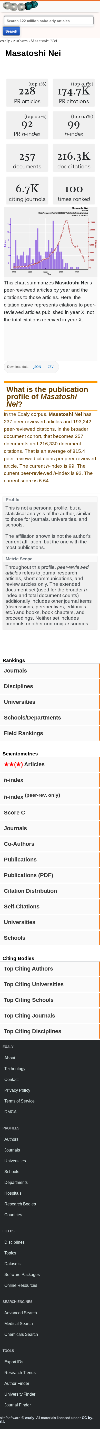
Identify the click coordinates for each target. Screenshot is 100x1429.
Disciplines (18, 686)
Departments (16, 1182)
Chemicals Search (21, 1334)
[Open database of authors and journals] (20, 3)
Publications (20, 859)
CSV (50, 367)
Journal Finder (17, 1405)
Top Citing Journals (29, 1015)
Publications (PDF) (28, 875)
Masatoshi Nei (44, 40)
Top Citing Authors (28, 968)
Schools (14, 938)
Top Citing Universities (34, 984)
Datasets (12, 1264)
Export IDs (13, 1362)
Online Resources (20, 1285)
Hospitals (13, 1193)
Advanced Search (20, 1313)
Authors (20, 40)
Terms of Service (19, 1101)
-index (13, 780)
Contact (11, 1079)
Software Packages (22, 1274)
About (9, 1058)
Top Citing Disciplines (32, 1031)
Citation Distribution (30, 891)
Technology (14, 1069)
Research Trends (20, 1372)
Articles (24, 764)
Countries (13, 1215)
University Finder (19, 1394)
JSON (37, 367)
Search (11, 31)
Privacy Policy (17, 1090)
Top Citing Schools (29, 1000)
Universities (19, 702)
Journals (15, 670)
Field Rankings (23, 733)
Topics (10, 1253)
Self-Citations (21, 906)
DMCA (10, 1112)
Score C (14, 812)
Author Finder (16, 1383)
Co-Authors (19, 844)
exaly (5, 40)
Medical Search (18, 1323)
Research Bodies (20, 1204)
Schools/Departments (32, 717)
